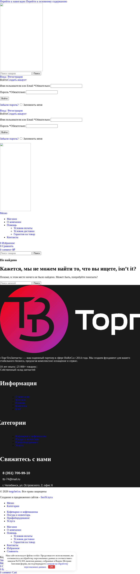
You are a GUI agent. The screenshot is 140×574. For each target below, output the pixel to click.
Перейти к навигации (13, 1)
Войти (4, 98)
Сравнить (12, 551)
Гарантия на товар (24, 234)
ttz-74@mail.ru (11, 479)
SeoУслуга (47, 497)
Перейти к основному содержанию (46, 1)
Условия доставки (24, 231)
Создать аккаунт (17, 79)
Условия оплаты (23, 228)
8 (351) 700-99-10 (16, 473)
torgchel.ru (14, 491)
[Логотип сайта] (21, 70)
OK (51, 566)
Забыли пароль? (9, 104)
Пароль (12, 92)
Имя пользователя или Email (25, 85)
